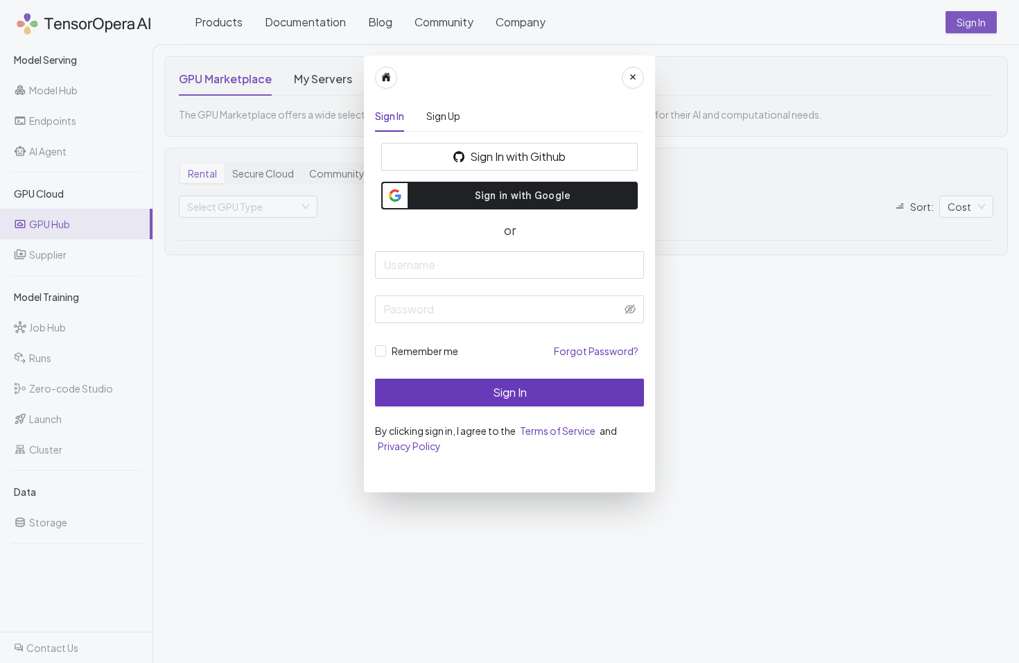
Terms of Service (558, 430)
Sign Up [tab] (443, 116)
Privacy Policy (409, 446)
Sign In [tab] (389, 116)
